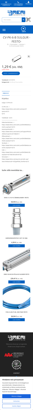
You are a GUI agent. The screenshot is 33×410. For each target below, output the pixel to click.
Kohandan (16, 401)
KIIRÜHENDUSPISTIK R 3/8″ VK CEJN (16, 238)
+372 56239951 (18, 4)
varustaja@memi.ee (6, 4)
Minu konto (29, 4)
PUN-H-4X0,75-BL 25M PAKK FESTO (16, 312)
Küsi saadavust (11, 73)
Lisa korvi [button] (16, 205)
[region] (16, 393)
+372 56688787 (18, 5)
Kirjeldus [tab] (6, 93)
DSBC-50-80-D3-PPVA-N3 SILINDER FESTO (16, 274)
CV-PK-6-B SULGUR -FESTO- (16, 46)
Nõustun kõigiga (17, 396)
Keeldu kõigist (16, 406)
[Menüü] (4, 30)
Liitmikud (12, 82)
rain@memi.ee (6, 5)
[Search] (23, 20)
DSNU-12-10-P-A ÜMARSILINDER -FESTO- (16, 197)
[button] (28, 56)
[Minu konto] (29, 2)
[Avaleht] (7, 44)
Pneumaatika (18, 82)
